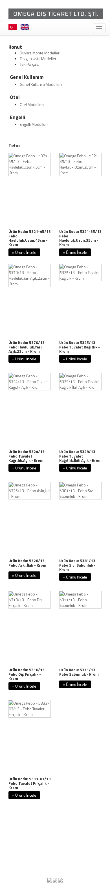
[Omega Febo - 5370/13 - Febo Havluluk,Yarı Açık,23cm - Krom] (29, 275)
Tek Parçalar (30, 64)
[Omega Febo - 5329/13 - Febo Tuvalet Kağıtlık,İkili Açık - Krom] (80, 381)
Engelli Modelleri (34, 124)
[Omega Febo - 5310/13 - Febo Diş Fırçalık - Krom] (29, 600)
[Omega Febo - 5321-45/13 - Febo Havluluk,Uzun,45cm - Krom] (29, 164)
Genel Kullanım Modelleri (41, 84)
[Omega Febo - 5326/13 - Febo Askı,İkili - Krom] (29, 490)
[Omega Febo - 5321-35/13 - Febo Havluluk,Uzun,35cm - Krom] (80, 164)
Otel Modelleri (32, 104)
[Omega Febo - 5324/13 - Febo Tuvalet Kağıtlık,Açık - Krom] (29, 381)
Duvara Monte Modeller (40, 53)
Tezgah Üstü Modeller (38, 58)
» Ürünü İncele (24, 252)
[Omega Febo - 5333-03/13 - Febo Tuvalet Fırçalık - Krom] (29, 709)
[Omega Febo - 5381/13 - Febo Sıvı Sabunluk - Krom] (80, 490)
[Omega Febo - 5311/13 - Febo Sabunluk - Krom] (80, 600)
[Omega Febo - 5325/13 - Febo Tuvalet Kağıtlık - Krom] (80, 272)
